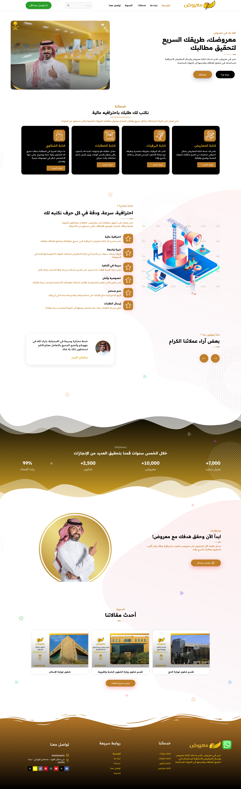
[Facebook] (67, 768)
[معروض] (199, 5)
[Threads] (30, 768)
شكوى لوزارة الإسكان (60, 671)
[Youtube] (56, 768)
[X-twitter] (61, 768)
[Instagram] (51, 768)
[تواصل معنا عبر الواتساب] (227, 745)
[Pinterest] (45, 768)
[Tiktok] (40, 768)
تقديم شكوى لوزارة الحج (181, 671)
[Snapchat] (35, 768)
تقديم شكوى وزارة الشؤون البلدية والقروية (120, 671)
